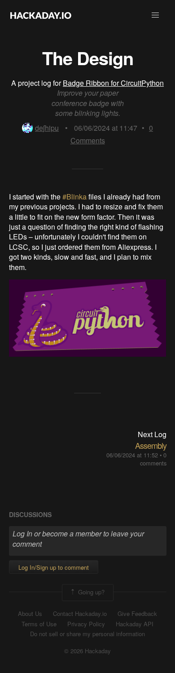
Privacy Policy (86, 624)
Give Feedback (137, 614)
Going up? (90, 592)
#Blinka (75, 196)
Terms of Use (39, 624)
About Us (30, 614)
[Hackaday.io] (40, 15)
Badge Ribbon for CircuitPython (113, 83)
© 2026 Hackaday (87, 651)
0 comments (153, 459)
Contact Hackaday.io (80, 614)
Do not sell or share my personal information (87, 634)
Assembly (150, 445)
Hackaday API (134, 624)
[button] (155, 15)
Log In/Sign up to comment (53, 567)
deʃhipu (47, 128)
